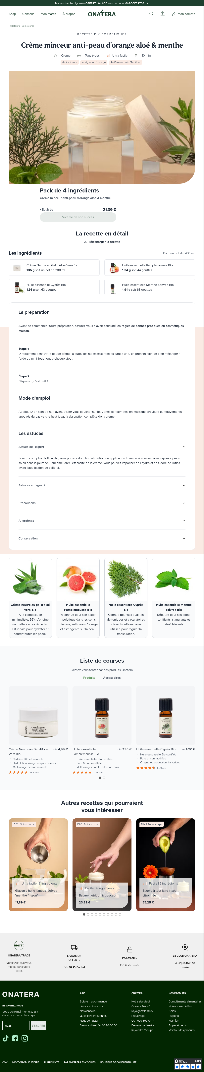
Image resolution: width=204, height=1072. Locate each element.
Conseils (28, 14)
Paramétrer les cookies (80, 1062)
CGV (5, 1062)
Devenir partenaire (142, 1025)
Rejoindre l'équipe (142, 1030)
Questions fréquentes (93, 1015)
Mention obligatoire (25, 1062)
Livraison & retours (91, 1006)
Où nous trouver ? (142, 1020)
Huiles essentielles (180, 1006)
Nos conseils (87, 1011)
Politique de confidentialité (118, 1062)
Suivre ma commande (93, 1001)
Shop (12, 14)
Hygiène (174, 1015)
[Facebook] (15, 1038)
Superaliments (178, 1025)
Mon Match (48, 14)
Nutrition (174, 1020)
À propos (69, 14)
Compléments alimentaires (185, 1001)
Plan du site (51, 1062)
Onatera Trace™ (140, 1006)
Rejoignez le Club (142, 1011)
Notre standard (140, 1001)
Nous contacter (89, 1020)
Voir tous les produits (182, 1030)
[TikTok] (5, 1038)
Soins (172, 1011)
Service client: (98, 1025)
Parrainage (138, 1015)
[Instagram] (25, 1038)
